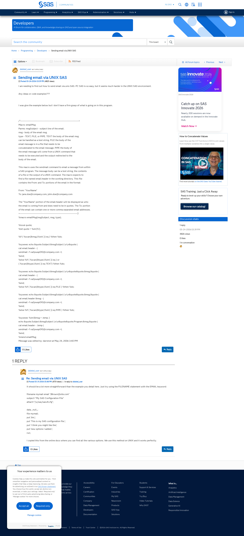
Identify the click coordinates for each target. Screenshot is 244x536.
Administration (100, 12)
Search (180, 4)
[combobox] (93, 42)
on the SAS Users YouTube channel (208, 181)
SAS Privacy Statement (47, 486)
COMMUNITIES (66, 5)
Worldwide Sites (186, 4)
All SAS (168, 4)
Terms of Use (76, 527)
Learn (34, 12)
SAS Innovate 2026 (185, 94)
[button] (15, 78)
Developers (42, 50)
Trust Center (90, 527)
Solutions (118, 12)
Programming (49, 12)
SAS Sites (200, 4)
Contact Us (193, 4)
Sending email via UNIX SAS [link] (63, 50)
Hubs (131, 12)
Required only (43, 506)
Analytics (66, 12)
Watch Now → (189, 126)
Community (20, 12)
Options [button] (21, 61)
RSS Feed (76, 61)
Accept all (24, 506)
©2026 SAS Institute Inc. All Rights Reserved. (117, 527)
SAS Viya (82, 12)
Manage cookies (34, 515)
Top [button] (19, 465)
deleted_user (25, 69)
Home (14, 50)
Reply (169, 349)
